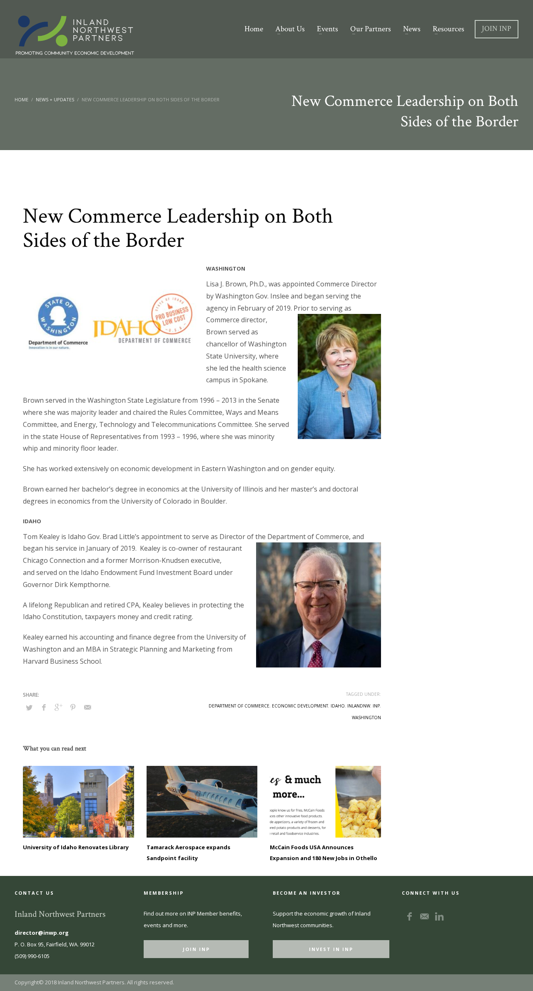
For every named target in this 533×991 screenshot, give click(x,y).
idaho (338, 706)
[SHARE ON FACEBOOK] (43, 707)
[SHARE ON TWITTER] (29, 707)
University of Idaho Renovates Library (76, 847)
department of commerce (239, 706)
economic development (300, 706)
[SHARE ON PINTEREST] (73, 707)
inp (376, 706)
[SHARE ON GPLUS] (58, 707)
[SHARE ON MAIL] (87, 707)
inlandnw (358, 706)
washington (366, 717)
